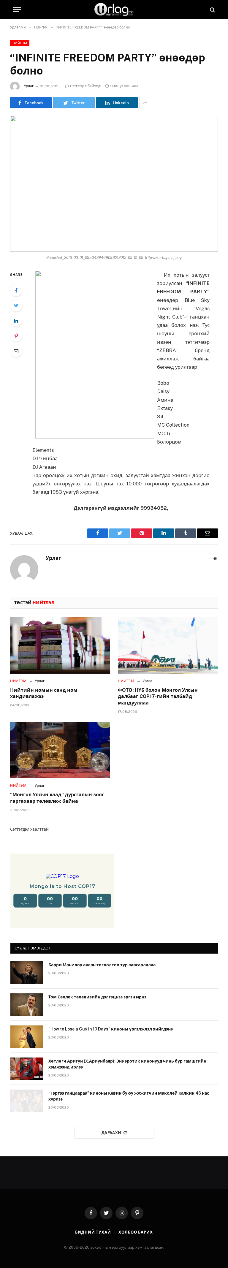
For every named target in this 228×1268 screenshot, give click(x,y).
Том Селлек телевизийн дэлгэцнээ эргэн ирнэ (97, 997)
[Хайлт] (212, 9)
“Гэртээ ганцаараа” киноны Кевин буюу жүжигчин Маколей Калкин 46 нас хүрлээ (128, 1096)
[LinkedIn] (16, 321)
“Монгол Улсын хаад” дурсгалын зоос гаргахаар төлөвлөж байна (57, 798)
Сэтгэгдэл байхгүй (86, 86)
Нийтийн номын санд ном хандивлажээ (43, 693)
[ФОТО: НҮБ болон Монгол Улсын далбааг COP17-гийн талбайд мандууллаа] (168, 645)
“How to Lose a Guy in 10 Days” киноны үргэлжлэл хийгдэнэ (110, 1029)
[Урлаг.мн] (114, 9)
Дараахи (111, 1133)
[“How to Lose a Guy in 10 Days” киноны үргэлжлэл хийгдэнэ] (26, 1036)
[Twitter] (16, 305)
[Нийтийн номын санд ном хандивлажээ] (60, 645)
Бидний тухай (93, 1232)
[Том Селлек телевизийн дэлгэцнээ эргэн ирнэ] (26, 1004)
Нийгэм (19, 43)
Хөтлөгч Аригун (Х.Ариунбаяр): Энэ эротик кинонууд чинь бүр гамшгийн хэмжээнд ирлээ (127, 1064)
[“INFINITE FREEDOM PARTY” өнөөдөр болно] (114, 183)
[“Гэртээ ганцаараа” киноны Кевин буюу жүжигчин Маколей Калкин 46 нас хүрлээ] (26, 1101)
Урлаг (29, 86)
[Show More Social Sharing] (145, 102)
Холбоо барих (135, 1232)
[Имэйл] (16, 351)
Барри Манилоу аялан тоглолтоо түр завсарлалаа (102, 965)
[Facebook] (16, 290)
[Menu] (17, 9)
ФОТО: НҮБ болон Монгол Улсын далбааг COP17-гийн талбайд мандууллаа (158, 696)
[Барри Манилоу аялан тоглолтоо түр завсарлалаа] (26, 972)
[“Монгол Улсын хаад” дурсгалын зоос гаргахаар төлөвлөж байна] (60, 750)
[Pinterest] (16, 336)
